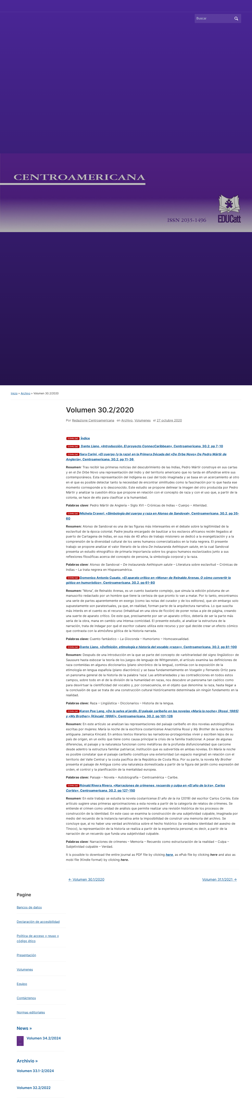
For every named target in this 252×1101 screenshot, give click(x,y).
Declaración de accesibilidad (38, 922)
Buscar (236, 18)
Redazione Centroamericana (93, 420)
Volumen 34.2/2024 (44, 1038)
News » (24, 1028)
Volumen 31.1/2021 (219, 879)
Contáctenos (26, 998)
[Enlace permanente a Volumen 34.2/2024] (20, 1041)
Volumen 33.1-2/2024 (35, 1071)
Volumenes (142, 420)
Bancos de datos (29, 907)
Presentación (26, 955)
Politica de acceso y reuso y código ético (38, 938)
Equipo (22, 984)
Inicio (14, 393)
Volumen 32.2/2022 (34, 1088)
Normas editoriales (31, 1012)
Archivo (25, 393)
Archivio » (27, 1060)
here (169, 855)
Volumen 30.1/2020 (86, 879)
